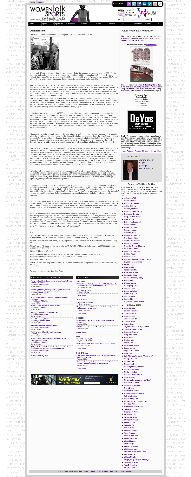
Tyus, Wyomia (129, 433)
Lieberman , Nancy (131, 345)
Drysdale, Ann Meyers (133, 262)
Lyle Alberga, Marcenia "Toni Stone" (138, 356)
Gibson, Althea (130, 283)
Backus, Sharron (131, 209)
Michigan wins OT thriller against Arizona (46, 332)
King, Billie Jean (130, 335)
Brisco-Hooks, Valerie (133, 222)
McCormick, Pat (130, 372)
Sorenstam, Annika (131, 412)
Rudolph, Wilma (130, 404)
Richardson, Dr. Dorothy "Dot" (136, 401)
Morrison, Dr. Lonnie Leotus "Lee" (137, 380)
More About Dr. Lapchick (151, 151)
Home (31, 24)
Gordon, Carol (129, 289)
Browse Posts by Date (39, 356)
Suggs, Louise (129, 423)
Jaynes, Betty (129, 322)
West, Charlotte (130, 441)
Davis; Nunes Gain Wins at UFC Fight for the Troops (95, 343)
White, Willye (129, 444)
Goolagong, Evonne (132, 286)
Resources (138, 24)
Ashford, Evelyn (130, 206)
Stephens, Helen (130, 417)
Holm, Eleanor (129, 308)
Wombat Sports (44, 321)
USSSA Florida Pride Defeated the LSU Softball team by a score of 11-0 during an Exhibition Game (96, 284)
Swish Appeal (43, 284)
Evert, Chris (129, 267)
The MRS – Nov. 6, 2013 (84, 339)
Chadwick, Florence (132, 235)
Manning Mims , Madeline (134, 367)
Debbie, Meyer (130, 254)
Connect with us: (119, 4)
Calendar (111, 24)
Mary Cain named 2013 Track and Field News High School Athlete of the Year (94, 307)
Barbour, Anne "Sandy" (133, 211)
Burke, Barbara (130, 225)
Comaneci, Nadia (131, 243)
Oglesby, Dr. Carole (131, 391)
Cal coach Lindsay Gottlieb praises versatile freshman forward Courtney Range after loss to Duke (96, 362)
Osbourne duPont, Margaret (135, 393)
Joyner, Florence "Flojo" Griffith (136, 327)
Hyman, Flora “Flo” (131, 311)
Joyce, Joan (129, 324)
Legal (122, 471)
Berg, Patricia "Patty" (132, 217)
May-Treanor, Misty (131, 369)
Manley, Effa (129, 361)
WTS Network (103, 471)
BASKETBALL (82, 353)
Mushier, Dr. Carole (131, 383)
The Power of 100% (83, 290)
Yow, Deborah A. (130, 465)
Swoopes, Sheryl (130, 431)
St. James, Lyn (130, 415)
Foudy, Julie (129, 281)
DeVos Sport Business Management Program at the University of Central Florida (141, 88)
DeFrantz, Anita (130, 257)
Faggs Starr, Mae (131, 270)
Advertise (113, 471)
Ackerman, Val (130, 198)
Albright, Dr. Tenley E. (132, 203)
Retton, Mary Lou (131, 399)
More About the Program (132, 151)
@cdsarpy (143, 166)
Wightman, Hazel (130, 449)
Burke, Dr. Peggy (131, 227)
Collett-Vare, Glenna (132, 241)
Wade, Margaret (130, 439)
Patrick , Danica (130, 396)
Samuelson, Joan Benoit (133, 407)
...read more (81, 295)
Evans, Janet (129, 265)
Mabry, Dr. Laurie (131, 359)
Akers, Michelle (130, 201)
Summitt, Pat (129, 425)
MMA (78, 336)
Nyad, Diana (129, 388)
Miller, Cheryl (129, 377)
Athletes (98, 24)
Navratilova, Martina (132, 385)
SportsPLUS (60, 24)
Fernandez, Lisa (130, 275)
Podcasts (71, 24)
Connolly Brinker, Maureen (134, 246)
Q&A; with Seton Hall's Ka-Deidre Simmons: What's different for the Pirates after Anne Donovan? (50, 347)
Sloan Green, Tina (131, 409)
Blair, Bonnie (129, 219)
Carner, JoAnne (130, 230)
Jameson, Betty (130, 319)
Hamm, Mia (128, 299)
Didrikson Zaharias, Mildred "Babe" (138, 259)
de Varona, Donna (131, 249)
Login (32, 2)
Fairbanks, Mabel (131, 273)
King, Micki (128, 337)
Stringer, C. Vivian (131, 420)
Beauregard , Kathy (132, 214)
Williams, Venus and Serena (135, 452)
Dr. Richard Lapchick (148, 85)
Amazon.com (151, 45)
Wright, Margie (130, 457)
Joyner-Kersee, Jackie (133, 329)
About (149, 24)
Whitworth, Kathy (131, 446)
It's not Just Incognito (84, 302)
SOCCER (80, 318)
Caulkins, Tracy (130, 233)
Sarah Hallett (43, 314)
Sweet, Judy (129, 428)
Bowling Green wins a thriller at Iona (44, 325)
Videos (84, 24)
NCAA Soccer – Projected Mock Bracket (90, 327)
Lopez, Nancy (129, 348)
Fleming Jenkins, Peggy (133, 278)
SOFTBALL (80, 281)
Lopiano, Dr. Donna (131, 351)
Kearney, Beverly (131, 332)
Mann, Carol (129, 364)
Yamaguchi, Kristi (131, 462)
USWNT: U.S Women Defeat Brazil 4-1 (44, 312)
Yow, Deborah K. (130, 468)
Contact (129, 471)
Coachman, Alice (131, 238)
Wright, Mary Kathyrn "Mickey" (136, 460)
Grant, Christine (130, 291)
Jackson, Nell (129, 316)
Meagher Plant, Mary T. (133, 375)
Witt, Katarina (129, 454)
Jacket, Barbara (130, 314)
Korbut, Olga (129, 340)
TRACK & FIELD (82, 300)
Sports (44, 24)
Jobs (122, 24)
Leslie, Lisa (128, 343)
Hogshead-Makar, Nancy (134, 302)
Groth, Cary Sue (130, 294)
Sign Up (40, 2)
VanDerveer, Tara (131, 436)
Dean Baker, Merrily (132, 251)
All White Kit (43, 301)
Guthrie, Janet (129, 296)
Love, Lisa (128, 353)
